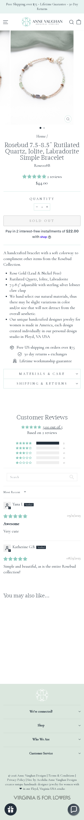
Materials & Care (42, 374)
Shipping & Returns (42, 384)
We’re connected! (41, 711)
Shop (41, 725)
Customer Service (41, 753)
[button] (34, 176)
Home (41, 136)
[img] (15, 516)
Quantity (42, 199)
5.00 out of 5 (53, 427)
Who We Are (41, 739)
